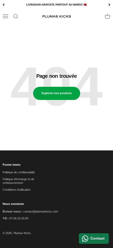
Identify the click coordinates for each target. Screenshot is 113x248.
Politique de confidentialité (19, 172)
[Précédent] (3, 5)
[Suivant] (109, 5)
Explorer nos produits (57, 93)
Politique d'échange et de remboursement (18, 181)
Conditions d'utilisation (16, 189)
